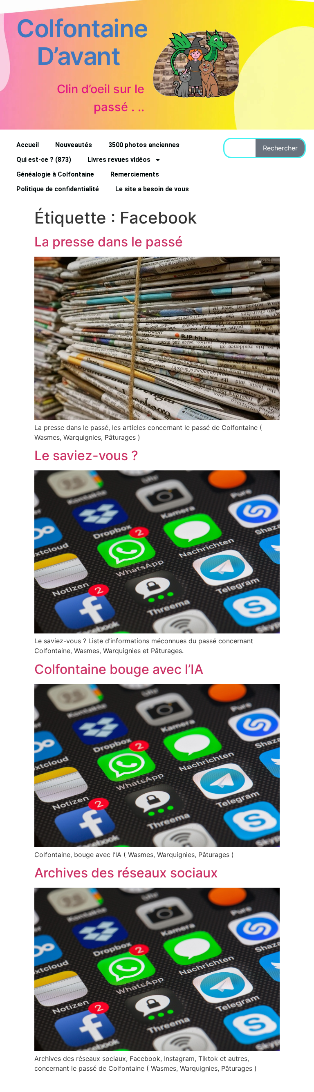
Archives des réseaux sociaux (126, 873)
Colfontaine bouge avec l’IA (118, 669)
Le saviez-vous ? (86, 455)
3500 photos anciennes (143, 145)
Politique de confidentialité (57, 189)
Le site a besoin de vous (152, 189)
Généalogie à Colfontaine (55, 174)
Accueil (27, 145)
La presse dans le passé (108, 242)
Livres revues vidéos (118, 159)
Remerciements (134, 174)
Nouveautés (73, 145)
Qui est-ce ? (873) (43, 159)
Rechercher (280, 148)
